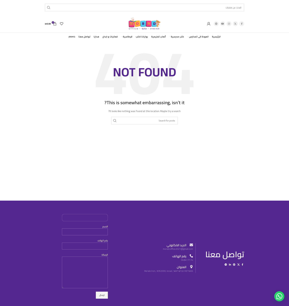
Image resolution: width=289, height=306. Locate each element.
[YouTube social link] (222, 23)
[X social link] (235, 23)
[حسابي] (208, 23)
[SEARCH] (49, 7)
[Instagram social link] (228, 23)
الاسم (105, 227)
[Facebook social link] (241, 23)
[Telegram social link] (226, 264)
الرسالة (105, 255)
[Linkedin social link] (230, 264)
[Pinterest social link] (216, 23)
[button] (279, 296)
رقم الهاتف (102, 241)
